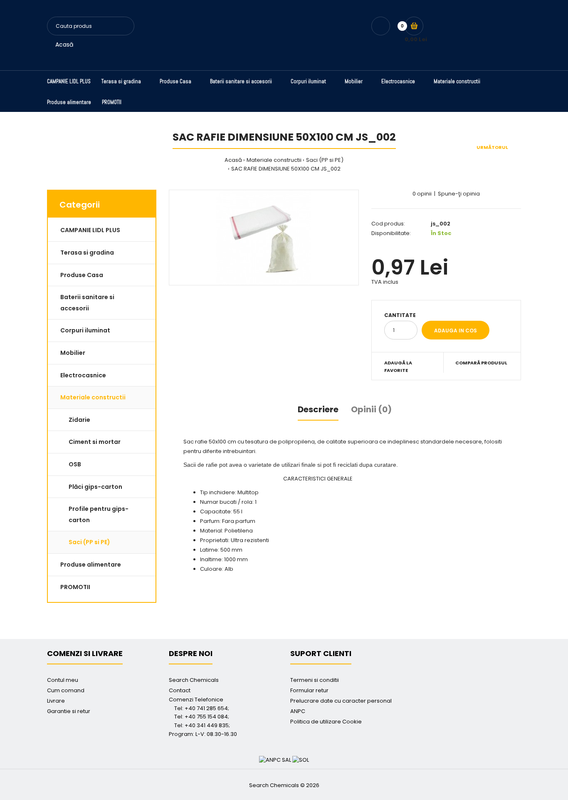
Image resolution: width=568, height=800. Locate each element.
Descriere (318, 409)
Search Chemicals (194, 680)
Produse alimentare (90, 564)
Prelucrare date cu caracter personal (341, 701)
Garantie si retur (68, 711)
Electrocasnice (83, 375)
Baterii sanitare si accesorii (87, 302)
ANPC (297, 711)
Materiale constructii (274, 160)
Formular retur (309, 690)
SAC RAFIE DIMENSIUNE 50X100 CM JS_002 (286, 169)
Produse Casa (81, 275)
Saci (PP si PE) (324, 160)
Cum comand (65, 690)
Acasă (64, 44)
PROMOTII (75, 587)
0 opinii (422, 194)
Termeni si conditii (314, 680)
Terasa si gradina (87, 252)
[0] (414, 26)
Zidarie (79, 420)
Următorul (492, 147)
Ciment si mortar (95, 442)
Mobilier (72, 353)
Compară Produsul (481, 362)
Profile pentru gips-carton (98, 514)
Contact (179, 690)
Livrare (56, 701)
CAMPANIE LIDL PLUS (90, 230)
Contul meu (62, 680)
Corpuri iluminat (85, 330)
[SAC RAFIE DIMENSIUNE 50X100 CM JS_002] (264, 237)
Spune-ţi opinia (459, 194)
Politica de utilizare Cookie (326, 722)
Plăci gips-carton (95, 487)
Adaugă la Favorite (398, 366)
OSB (75, 464)
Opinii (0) (371, 409)
